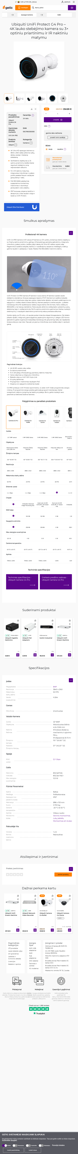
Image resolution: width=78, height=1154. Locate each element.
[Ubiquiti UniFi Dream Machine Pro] (64, 627)
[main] (8, 7)
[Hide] (71, 233)
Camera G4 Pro (13, 420)
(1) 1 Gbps (56, 759)
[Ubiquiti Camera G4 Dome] (64, 902)
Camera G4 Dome (42, 421)
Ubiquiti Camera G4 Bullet (46, 914)
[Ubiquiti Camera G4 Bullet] (47, 902)
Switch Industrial (46, 638)
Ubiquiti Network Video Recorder (28, 914)
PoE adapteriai (32, 957)
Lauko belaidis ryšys (15, 951)
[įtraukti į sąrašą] (35, 109)
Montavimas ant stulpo (62, 821)
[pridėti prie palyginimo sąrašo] (31, 109)
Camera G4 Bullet (28, 421)
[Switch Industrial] (47, 627)
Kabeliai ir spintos (14, 964)
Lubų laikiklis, (58, 818)
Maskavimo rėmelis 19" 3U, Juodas (57, 970)
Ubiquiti (11, 145)
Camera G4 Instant (56, 421)
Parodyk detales (58, 1145)
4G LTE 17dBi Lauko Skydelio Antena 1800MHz (55, 952)
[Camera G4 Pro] (13, 413)
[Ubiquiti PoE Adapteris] (29, 627)
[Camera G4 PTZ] (71, 413)
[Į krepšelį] (17, 654)
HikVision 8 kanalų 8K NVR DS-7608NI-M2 (56, 947)
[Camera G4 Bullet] (28, 413)
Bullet (59, 15)
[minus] (46, 114)
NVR (30, 953)
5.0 (8, 635)
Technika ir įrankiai (33, 965)
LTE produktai (13, 948)
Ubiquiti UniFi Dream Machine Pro (63, 640)
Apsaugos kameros (27, 15)
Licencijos (11, 961)
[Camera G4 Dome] (42, 413)
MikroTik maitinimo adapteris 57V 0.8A (57, 957)
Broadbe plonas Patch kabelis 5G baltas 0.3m (57, 962)
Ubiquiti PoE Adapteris (27, 639)
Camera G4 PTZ (71, 421)
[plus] (69, 114)
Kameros (26, 143)
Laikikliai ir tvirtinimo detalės (14, 958)
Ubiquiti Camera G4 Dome (63, 914)
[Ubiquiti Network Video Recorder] (29, 902)
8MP (55, 687)
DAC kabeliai (33, 961)
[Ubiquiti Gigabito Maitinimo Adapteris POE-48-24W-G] (12, 627)
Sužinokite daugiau (9, 1140)
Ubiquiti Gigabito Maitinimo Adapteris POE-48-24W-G (12, 641)
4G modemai (33, 968)
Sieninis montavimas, (62, 816)
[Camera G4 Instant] (56, 413)
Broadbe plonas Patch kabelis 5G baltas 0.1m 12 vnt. (57, 967)
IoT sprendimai (13, 954)
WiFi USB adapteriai (32, 949)
